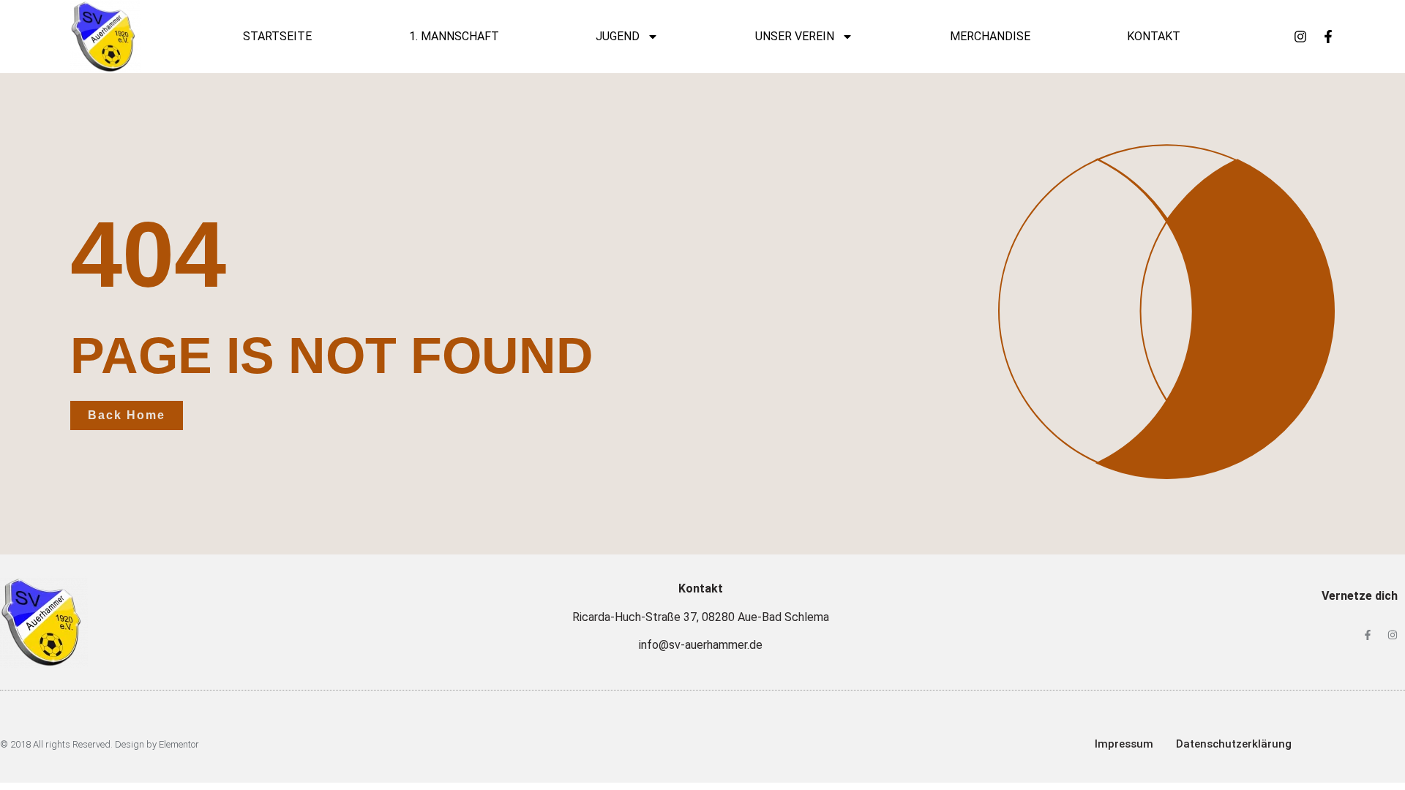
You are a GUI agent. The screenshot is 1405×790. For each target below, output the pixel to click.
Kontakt (1153, 36)
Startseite (277, 36)
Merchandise (990, 36)
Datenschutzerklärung (1234, 743)
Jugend (618, 36)
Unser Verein (794, 36)
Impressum (1124, 743)
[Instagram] (1300, 36)
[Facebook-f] (1328, 36)
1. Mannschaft (454, 36)
